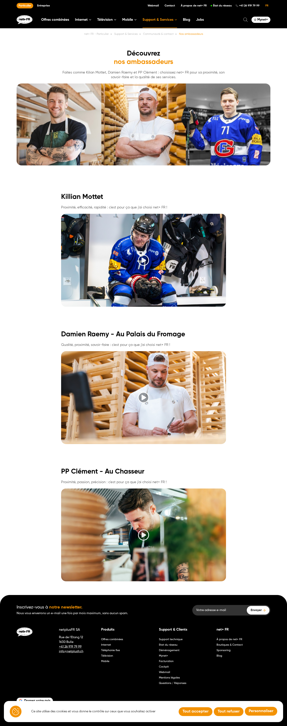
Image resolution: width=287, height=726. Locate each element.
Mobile (105, 661)
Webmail (153, 5)
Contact (170, 5)
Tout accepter (196, 711)
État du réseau (222, 5)
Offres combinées (55, 20)
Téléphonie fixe (110, 650)
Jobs (200, 20)
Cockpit (164, 666)
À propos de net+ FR (194, 5)
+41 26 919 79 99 (249, 5)
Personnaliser (261, 711)
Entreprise (43, 5)
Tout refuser (229, 711)
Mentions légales (169, 677)
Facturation (166, 661)
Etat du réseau (168, 644)
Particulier (25, 5)
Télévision (107, 655)
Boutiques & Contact (230, 644)
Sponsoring (224, 650)
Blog (186, 20)
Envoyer (256, 610)
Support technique (171, 639)
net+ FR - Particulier (96, 34)
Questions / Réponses (172, 683)
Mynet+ (163, 655)
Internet (106, 644)
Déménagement (169, 650)
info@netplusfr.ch (71, 651)
